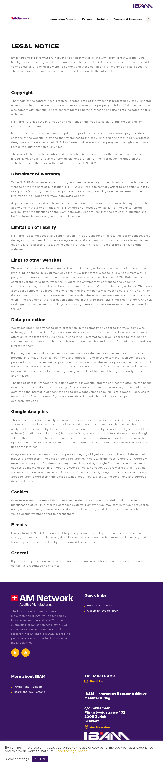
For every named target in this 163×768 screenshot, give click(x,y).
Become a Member (99, 605)
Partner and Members (28, 686)
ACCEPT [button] (39, 759)
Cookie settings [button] (17, 759)
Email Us (96, 681)
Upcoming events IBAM (102, 610)
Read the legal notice (71, 751)
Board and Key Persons (29, 692)
